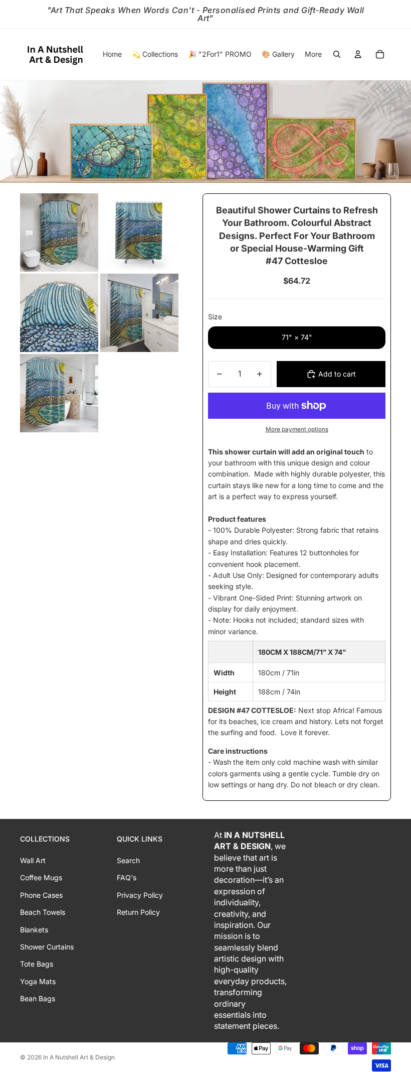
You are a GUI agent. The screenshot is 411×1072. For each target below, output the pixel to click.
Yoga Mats (38, 981)
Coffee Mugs (41, 877)
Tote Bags (36, 964)
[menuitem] (313, 54)
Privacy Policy (140, 895)
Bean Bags (37, 998)
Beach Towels (42, 912)
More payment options (297, 429)
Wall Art (33, 860)
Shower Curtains (47, 946)
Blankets (34, 929)
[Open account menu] (358, 54)
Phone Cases (41, 895)
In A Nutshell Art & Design (79, 1057)
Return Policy (138, 912)
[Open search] (337, 54)
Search (128, 860)
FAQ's (126, 877)
